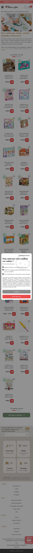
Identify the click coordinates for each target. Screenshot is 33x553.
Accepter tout (17, 296)
